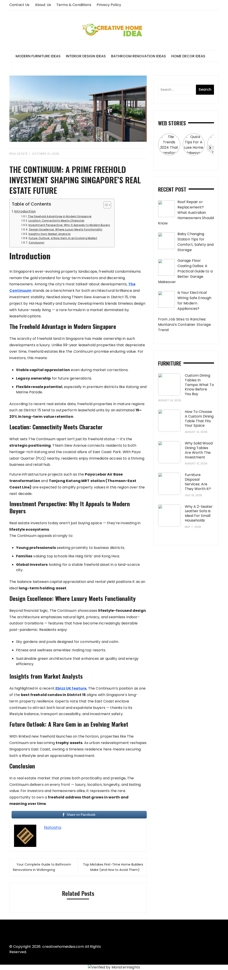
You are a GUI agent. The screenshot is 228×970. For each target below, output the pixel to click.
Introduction (25, 211)
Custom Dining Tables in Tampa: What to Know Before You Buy (199, 384)
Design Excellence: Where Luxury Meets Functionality (65, 229)
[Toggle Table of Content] (105, 205)
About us (43, 4)
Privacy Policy (109, 4)
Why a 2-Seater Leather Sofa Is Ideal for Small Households (199, 513)
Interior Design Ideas (86, 56)
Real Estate (18, 154)
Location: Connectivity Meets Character (56, 220)
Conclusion (36, 242)
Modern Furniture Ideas (38, 56)
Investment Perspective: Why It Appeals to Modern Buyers (69, 225)
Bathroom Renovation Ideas (138, 56)
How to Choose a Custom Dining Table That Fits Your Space (199, 418)
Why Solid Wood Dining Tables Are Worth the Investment (199, 450)
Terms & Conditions (73, 4)
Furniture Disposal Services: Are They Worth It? (198, 481)
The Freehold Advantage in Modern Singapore (60, 216)
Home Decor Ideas (188, 56)
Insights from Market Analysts (49, 234)
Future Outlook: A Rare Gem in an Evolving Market (63, 238)
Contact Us (19, 4)
